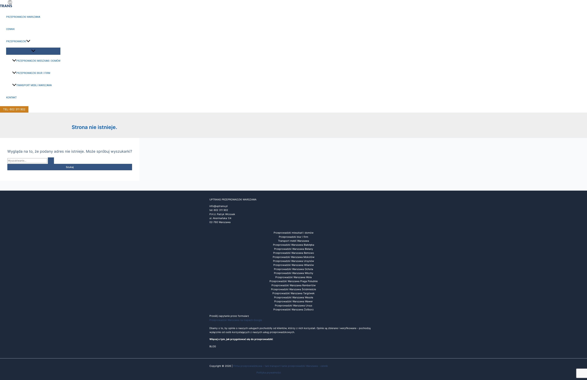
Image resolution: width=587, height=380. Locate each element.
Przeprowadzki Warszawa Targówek (293, 293)
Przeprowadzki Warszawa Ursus (293, 305)
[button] (28, 41)
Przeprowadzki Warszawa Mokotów (293, 257)
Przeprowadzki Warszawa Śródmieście (293, 289)
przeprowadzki (16, 41)
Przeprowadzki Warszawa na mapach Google (235, 320)
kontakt (11, 97)
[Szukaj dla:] (30, 160)
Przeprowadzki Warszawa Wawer (293, 301)
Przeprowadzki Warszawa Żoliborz (293, 309)
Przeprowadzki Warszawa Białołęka (293, 244)
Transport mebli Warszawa (34, 85)
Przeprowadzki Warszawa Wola (293, 277)
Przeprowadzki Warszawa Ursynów (293, 261)
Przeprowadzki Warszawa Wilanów (293, 264)
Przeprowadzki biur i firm (33, 73)
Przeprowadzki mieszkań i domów (38, 60)
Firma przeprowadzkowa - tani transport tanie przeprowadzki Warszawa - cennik (280, 365)
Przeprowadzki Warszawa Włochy (293, 273)
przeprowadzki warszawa (23, 16)
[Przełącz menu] (33, 51)
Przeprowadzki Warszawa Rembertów (293, 285)
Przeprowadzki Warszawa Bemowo (293, 252)
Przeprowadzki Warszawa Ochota (293, 269)
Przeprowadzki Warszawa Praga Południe (294, 281)
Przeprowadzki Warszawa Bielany (293, 248)
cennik (10, 29)
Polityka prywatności (269, 372)
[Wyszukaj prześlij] (51, 160)
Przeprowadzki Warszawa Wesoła (293, 297)
